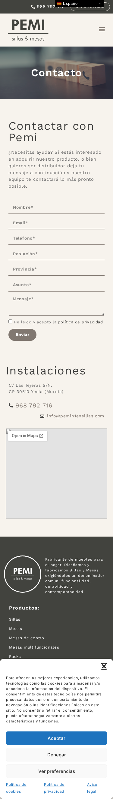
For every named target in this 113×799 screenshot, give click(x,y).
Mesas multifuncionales (34, 647)
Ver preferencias (56, 771)
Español (70, 3)
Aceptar (56, 738)
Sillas (14, 619)
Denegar (56, 755)
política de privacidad (80, 322)
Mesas (15, 628)
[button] (104, 666)
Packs (15, 656)
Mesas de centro (26, 638)
